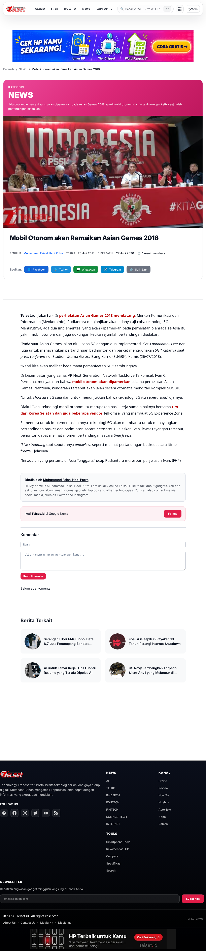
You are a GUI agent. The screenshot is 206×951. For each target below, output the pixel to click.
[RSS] (56, 813)
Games (163, 823)
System (193, 9)
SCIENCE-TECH (116, 816)
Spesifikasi (113, 863)
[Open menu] (180, 9)
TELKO (110, 788)
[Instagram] (25, 813)
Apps (162, 816)
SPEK (54, 8)
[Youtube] (46, 813)
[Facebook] (14, 813)
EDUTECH (112, 802)
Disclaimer (65, 922)
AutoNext (165, 809)
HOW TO (70, 8)
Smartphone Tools (118, 842)
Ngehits (164, 802)
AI (107, 781)
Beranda (8, 69)
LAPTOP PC (104, 8)
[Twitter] (35, 813)
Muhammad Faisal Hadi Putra (43, 253)
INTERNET (113, 823)
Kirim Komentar (33, 576)
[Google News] (4, 813)
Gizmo (163, 781)
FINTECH (112, 809)
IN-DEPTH (113, 795)
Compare (112, 856)
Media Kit (46, 922)
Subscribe (193, 898)
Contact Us (28, 922)
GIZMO (40, 8)
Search (110, 870)
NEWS (86, 8)
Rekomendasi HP (117, 849)
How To (164, 795)
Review (163, 788)
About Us (9, 922)
